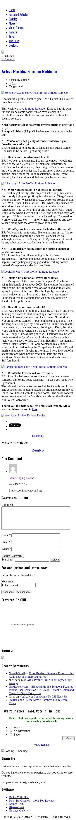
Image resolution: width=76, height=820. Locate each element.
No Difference (21, 730)
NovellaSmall (17, 673)
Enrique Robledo (35, 108)
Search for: (7, 559)
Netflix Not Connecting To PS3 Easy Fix (44, 696)
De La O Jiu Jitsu (19, 797)
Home (12, 10)
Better (16, 734)
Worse (17, 727)
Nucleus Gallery (18, 810)
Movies (13, 23)
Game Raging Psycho (21, 478)
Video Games (16, 27)
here (34, 409)
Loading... (38, 435)
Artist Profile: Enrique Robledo (29, 71)
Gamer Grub (16, 803)
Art (13, 83)
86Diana (14, 699)
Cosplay (13, 19)
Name (6, 535)
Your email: (8, 581)
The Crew (14, 41)
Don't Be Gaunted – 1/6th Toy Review (31, 800)
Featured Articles (19, 14)
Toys (11, 36)
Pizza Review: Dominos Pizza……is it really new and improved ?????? (41, 675)
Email (6, 542)
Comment (8, 59)
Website (6, 548)
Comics (13, 32)
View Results (41, 744)
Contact (13, 45)
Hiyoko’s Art (16, 807)
